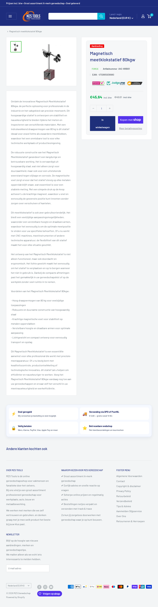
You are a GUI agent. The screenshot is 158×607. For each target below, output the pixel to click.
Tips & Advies (123, 506)
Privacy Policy (123, 491)
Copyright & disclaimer (128, 486)
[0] (149, 16)
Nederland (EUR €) (16, 585)
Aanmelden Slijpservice (129, 511)
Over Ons (121, 516)
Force (95, 68)
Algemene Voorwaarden (129, 475)
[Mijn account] (143, 16)
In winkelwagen (103, 123)
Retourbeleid (123, 496)
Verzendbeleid (124, 501)
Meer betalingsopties (130, 128)
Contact (120, 481)
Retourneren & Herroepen (130, 521)
